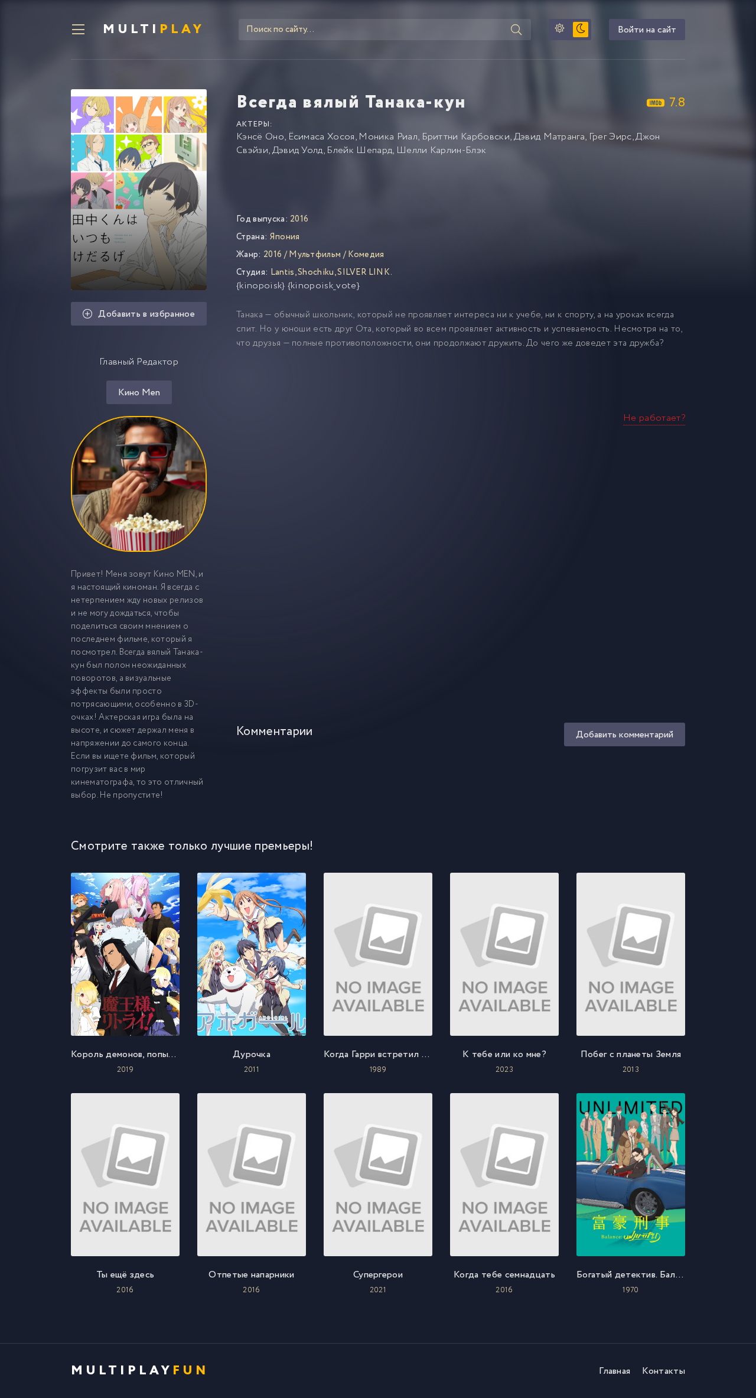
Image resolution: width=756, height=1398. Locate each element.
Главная (614, 1371)
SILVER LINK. (364, 272)
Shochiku (316, 272)
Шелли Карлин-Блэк (441, 150)
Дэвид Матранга (549, 137)
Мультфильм (315, 254)
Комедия (366, 254)
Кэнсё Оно (260, 137)
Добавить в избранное (146, 314)
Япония (285, 236)
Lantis (283, 272)
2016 (272, 254)
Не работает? (654, 418)
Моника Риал (388, 137)
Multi (153, 29)
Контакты (663, 1371)
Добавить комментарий (624, 735)
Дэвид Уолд (297, 150)
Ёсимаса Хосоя (321, 137)
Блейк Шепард (359, 150)
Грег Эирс (610, 137)
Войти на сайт (647, 30)
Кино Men (139, 392)
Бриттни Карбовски (466, 137)
